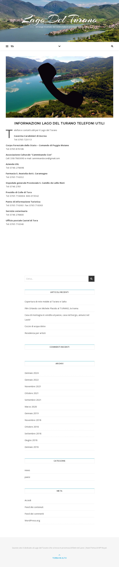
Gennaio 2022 (32, 379)
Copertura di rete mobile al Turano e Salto (46, 301)
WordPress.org (32, 520)
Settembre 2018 (33, 433)
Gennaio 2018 (32, 446)
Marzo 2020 (31, 406)
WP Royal (102, 547)
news (27, 470)
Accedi (28, 500)
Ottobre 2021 (32, 393)
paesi (27, 477)
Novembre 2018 (33, 420)
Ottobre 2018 (32, 426)
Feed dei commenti (34, 513)
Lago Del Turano (59, 19)
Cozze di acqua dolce (35, 326)
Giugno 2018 (31, 440)
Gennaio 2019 (32, 413)
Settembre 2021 (33, 399)
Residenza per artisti (35, 333)
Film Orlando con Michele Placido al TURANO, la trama (51, 308)
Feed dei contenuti (34, 507)
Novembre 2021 (33, 386)
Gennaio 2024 (32, 372)
